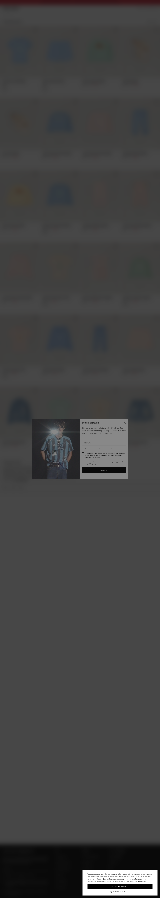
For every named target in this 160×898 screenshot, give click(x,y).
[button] (120, 891)
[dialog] (120, 883)
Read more (142, 881)
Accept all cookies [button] (120, 886)
